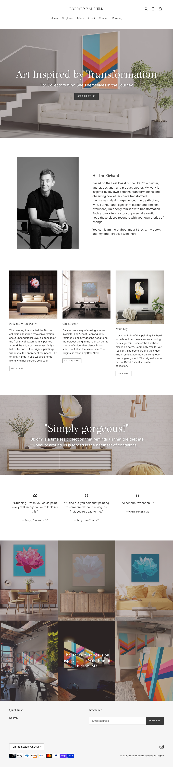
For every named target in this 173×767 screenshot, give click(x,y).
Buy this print (72, 361)
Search (13, 717)
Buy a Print (17, 368)
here (133, 233)
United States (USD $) (26, 746)
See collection (86, 96)
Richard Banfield (86, 9)
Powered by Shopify (154, 755)
